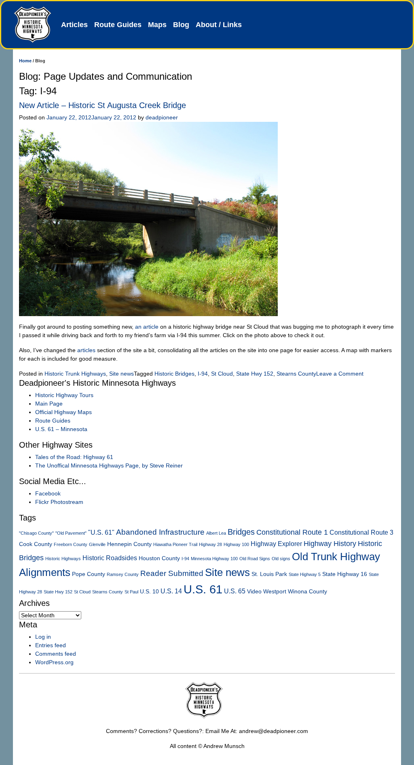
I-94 (203, 373)
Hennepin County (129, 544)
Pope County (88, 574)
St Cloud (222, 373)
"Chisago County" (36, 533)
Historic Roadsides (109, 558)
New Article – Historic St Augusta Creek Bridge (102, 105)
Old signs (281, 558)
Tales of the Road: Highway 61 (74, 457)
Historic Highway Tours (64, 395)
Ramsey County (123, 574)
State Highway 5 (305, 574)
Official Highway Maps (63, 412)
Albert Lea (216, 533)
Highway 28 (210, 544)
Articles (74, 25)
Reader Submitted (171, 573)
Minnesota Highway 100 (214, 558)
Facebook (48, 493)
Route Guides (118, 25)
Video (254, 592)
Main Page (49, 403)
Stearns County (296, 373)
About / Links (219, 25)
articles (86, 350)
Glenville (97, 544)
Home (25, 60)
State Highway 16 (344, 574)
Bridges (241, 531)
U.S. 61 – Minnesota (61, 429)
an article (146, 326)
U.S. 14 (171, 591)
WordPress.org (54, 662)
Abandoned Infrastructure (160, 532)
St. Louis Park (269, 574)
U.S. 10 (149, 592)
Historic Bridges (174, 373)
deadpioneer (162, 117)
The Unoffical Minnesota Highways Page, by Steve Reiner (109, 465)
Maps (157, 25)
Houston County (159, 558)
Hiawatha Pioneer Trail (175, 544)
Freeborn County (70, 544)
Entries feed (50, 645)
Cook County (35, 544)
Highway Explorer (276, 543)
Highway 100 (236, 544)
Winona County (307, 592)
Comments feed (55, 653)
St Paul (131, 591)
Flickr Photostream (59, 502)
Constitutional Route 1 (292, 532)
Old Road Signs (254, 558)
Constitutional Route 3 (361, 532)
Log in (43, 636)
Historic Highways (63, 558)
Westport (274, 592)
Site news (121, 373)
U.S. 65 (234, 591)
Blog (181, 25)
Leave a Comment (339, 373)
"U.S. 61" (101, 532)
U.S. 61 (203, 589)
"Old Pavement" (71, 533)
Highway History (330, 544)
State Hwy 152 (254, 373)
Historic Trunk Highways (75, 373)
